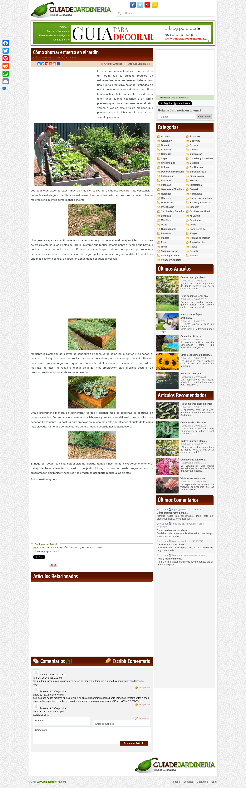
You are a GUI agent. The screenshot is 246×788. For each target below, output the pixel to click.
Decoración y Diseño (57, 547)
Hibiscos (166, 198)
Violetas (194, 255)
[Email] (5, 81)
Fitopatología (197, 176)
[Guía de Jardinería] (71, 10)
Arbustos (195, 136)
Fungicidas (196, 185)
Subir (214, 782)
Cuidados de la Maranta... (194, 422)
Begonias (195, 140)
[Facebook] (5, 43)
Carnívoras (196, 154)
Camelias (166, 154)
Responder (145, 687)
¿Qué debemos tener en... (194, 296)
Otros (164, 224)
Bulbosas (166, 149)
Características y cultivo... (171, 544)
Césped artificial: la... (191, 336)
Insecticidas (167, 207)
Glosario (194, 189)
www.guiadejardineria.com (51, 782)
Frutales (194, 180)
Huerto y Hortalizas (200, 202)
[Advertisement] (63, 95)
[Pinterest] (5, 58)
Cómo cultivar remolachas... (172, 513)
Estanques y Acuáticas (168, 178)
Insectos (194, 207)
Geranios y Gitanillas (172, 189)
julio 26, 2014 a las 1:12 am (47, 678)
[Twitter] (5, 50)
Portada (62, 27)
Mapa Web (202, 782)
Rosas (193, 246)
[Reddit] (5, 66)
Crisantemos (168, 163)
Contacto (188, 782)
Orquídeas (195, 220)
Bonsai (165, 145)
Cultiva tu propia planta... (193, 277)
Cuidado (194, 163)
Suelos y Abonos (170, 255)
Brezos (194, 145)
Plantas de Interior (200, 238)
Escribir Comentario (131, 661)
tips (60, 551)
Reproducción (197, 242)
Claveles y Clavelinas (202, 158)
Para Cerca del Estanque (198, 231)
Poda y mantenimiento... (170, 558)
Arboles (165, 136)
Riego (164, 246)
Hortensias (167, 202)
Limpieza (166, 216)
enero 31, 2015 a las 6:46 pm (48, 694)
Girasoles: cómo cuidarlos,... (196, 355)
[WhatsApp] (5, 74)
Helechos (166, 193)
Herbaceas (196, 193)
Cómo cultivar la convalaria (172, 530)
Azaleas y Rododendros (168, 142)
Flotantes (166, 180)
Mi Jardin (97, 547)
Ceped (164, 158)
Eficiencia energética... (192, 373)
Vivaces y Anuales (171, 260)
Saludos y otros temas (169, 253)
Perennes (166, 233)
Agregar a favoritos (57, 31)
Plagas (193, 233)
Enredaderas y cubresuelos (198, 173)
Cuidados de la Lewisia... (193, 459)
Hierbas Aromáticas (201, 198)
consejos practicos (47, 551)
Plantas (165, 238)
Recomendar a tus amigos (53, 35)
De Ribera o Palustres (196, 169)
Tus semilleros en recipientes (196, 404)
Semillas (194, 251)
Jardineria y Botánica (80, 547)
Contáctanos (60, 39)
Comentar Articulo (134, 743)
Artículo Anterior (113, 64)
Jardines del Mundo (200, 211)
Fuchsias (166, 185)
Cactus (194, 149)
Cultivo (41, 547)
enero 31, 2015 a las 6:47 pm (48, 711)
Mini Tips (166, 220)
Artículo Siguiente (138, 64)
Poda (164, 242)
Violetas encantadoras (192, 478)
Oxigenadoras (168, 229)
